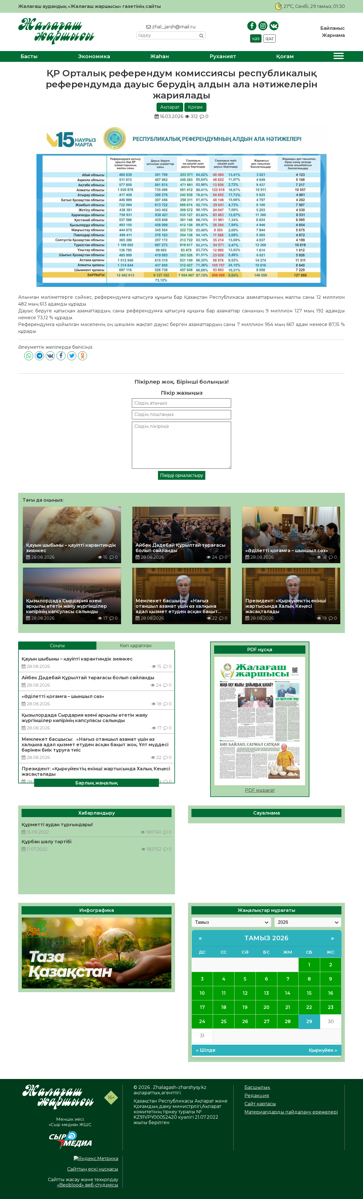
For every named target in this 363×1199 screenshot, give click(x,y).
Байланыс (332, 28)
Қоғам (285, 56)
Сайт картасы (260, 1104)
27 (266, 1021)
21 (287, 1007)
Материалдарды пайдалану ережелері (291, 1112)
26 (245, 1021)
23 (331, 1007)
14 (287, 993)
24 (202, 1021)
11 (224, 993)
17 (202, 1007)
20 (266, 1007)
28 (288, 1021)
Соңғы (57, 645)
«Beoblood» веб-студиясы (87, 1185)
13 (266, 993)
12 (245, 993)
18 (223, 1007)
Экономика (94, 56)
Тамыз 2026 (266, 938)
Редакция (256, 1095)
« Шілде (206, 1050)
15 (309, 993)
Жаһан (159, 56)
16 (330, 993)
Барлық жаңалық (96, 783)
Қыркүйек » (323, 1050)
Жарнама (333, 35)
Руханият (223, 56)
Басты (29, 56)
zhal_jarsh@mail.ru (173, 27)
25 (224, 1021)
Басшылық (257, 1087)
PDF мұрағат (260, 790)
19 (245, 1007)
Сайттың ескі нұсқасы (92, 1169)
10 (202, 993)
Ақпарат (170, 107)
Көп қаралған (136, 645)
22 (309, 1007)
